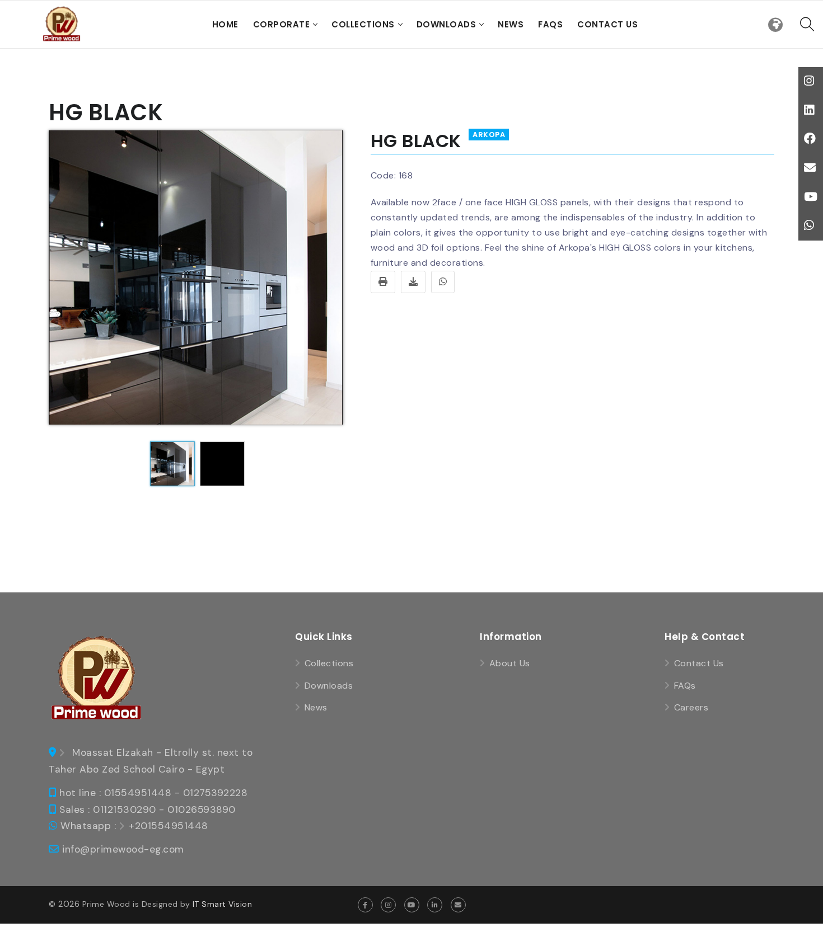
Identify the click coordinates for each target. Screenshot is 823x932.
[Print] (383, 282)
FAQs (550, 24)
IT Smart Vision (222, 904)
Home (225, 24)
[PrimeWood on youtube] (412, 905)
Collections (363, 24)
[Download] (413, 282)
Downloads (446, 24)
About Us (509, 663)
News (510, 24)
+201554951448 (168, 826)
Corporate (281, 24)
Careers (691, 707)
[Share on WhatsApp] (443, 282)
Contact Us (607, 24)
